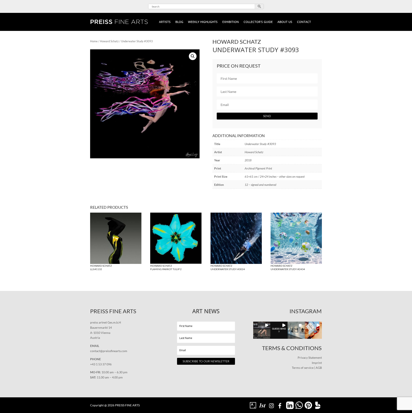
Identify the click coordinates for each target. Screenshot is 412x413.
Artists (165, 22)
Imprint (317, 363)
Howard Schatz (109, 41)
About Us (284, 22)
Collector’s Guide (258, 22)
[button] (193, 56)
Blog (179, 22)
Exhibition (230, 22)
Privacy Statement (310, 357)
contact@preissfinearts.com (108, 351)
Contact (304, 22)
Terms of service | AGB (307, 367)
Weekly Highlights (203, 22)
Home (94, 41)
